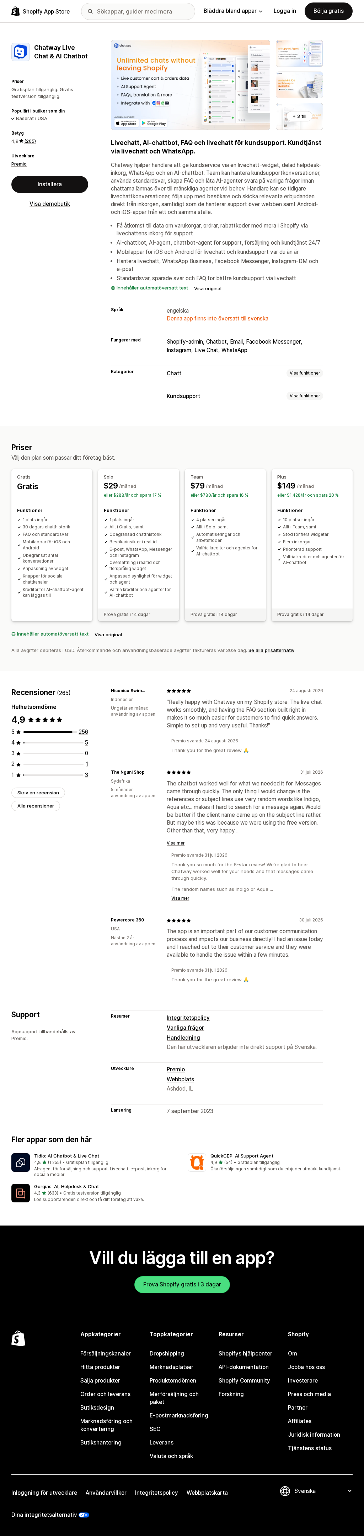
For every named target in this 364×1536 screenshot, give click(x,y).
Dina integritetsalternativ (44, 1514)
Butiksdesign (97, 1407)
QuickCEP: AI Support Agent (241, 1156)
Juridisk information (314, 1434)
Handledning (183, 1037)
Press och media (309, 1394)
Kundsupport (183, 396)
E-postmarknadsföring (179, 1415)
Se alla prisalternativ (271, 650)
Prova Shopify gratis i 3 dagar (182, 1284)
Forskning (231, 1394)
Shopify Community (244, 1380)
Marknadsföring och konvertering (106, 1425)
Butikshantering (101, 1442)
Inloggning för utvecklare (44, 1492)
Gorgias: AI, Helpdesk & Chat (66, 1186)
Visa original (207, 288)
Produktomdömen (173, 1380)
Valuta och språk (171, 1456)
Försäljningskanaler (105, 1353)
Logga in (285, 10)
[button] (93, 1165)
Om (292, 1353)
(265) (30, 141)
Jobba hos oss (306, 1367)
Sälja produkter (100, 1380)
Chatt (174, 373)
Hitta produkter (100, 1367)
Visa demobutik (50, 203)
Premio (19, 164)
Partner (297, 1407)
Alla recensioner (35, 806)
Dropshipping (167, 1353)
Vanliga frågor (185, 1027)
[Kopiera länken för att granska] (152, 691)
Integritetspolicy (188, 1017)
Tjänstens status (310, 1448)
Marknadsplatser (171, 1367)
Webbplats (180, 1079)
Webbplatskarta (207, 1492)
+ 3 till (299, 116)
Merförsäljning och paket (174, 1398)
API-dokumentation (244, 1367)
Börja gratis (329, 10)
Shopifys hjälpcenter (245, 1353)
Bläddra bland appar (230, 10)
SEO (155, 1429)
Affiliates (299, 1421)
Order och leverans (105, 1394)
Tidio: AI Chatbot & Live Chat (66, 1156)
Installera (50, 184)
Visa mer (175, 843)
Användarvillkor (106, 1492)
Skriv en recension (38, 792)
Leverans (161, 1442)
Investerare (303, 1380)
